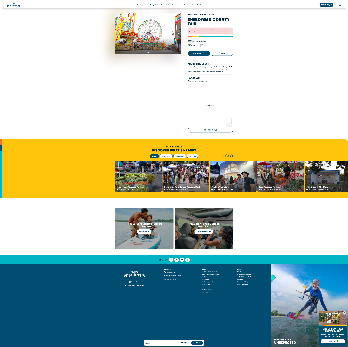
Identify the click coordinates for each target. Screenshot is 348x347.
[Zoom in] (229, 119)
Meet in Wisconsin (207, 289)
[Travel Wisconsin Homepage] (13, 5)
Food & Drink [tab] (180, 156)
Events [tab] (154, 156)
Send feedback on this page (170, 279)
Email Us (168, 269)
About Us (239, 271)
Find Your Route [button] (202, 232)
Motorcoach (205, 279)
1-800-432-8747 (170, 272)
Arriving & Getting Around (244, 274)
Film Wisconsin (206, 277)
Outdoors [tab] (192, 156)
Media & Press (206, 284)
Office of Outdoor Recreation (210, 274)
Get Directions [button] (209, 130)
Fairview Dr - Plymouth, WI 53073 (197, 41)
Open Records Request (243, 282)
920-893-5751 (191, 46)
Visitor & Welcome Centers (245, 277)
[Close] (344, 312)
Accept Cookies (197, 342)
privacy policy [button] (184, 342)
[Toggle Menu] (339, 5)
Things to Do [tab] (166, 156)
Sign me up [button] (143, 232)
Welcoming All (241, 279)
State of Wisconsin (242, 284)
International (206, 287)
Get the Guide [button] (332, 341)
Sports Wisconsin (207, 292)
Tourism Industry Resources (209, 271)
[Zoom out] (229, 123)
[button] (326, 5)
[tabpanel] (174, 173)
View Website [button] (198, 53)
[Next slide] (178, 33)
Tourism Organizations (208, 282)
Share (223, 53)
